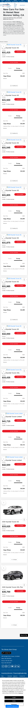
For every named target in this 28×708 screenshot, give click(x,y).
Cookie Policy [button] (11, 691)
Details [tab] (10, 68)
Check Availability (20, 51)
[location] (27, 1)
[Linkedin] (18, 666)
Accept (14, 697)
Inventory (4, 673)
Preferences (14, 704)
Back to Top (24, 635)
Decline (14, 701)
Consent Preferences (12, 706)
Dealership (23, 673)
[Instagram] (6, 666)
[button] (24, 520)
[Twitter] (9, 666)
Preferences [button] (20, 693)
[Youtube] (12, 666)
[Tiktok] (15, 666)
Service (10, 673)
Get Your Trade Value (14, 62)
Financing (16, 673)
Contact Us (7, 653)
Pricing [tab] (18, 68)
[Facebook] (2, 666)
